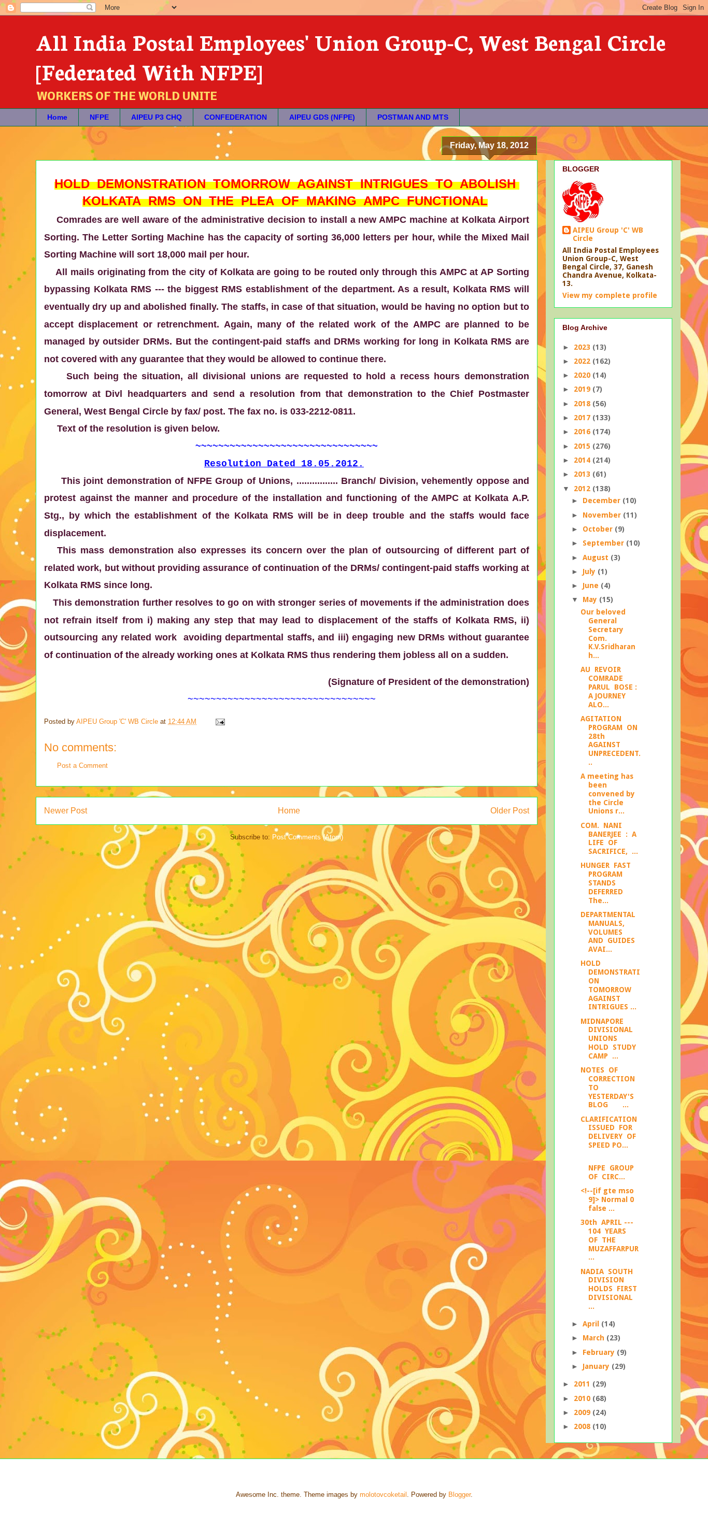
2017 (583, 417)
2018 (583, 403)
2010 (583, 1398)
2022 (583, 361)
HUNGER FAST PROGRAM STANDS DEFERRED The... (609, 882)
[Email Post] (219, 721)
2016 (583, 431)
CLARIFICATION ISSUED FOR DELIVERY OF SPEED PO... (609, 1132)
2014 (583, 460)
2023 (583, 347)
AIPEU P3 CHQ (156, 117)
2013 (583, 474)
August (597, 557)
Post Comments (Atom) (307, 837)
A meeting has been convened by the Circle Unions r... (607, 793)
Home (57, 117)
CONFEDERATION (235, 117)
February (600, 1352)
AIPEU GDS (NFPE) (322, 117)
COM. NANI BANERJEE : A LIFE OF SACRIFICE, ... (609, 838)
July (590, 571)
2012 (583, 488)
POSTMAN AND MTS (412, 117)
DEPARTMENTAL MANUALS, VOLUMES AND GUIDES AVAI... (609, 931)
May (591, 599)
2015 (583, 446)
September (604, 543)
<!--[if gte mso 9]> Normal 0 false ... (607, 1199)
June (592, 585)
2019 (583, 389)
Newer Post (65, 810)
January (597, 1366)
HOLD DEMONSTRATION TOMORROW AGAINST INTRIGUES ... (610, 985)
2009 (583, 1412)
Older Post (509, 810)
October (599, 529)
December (602, 500)
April (592, 1324)
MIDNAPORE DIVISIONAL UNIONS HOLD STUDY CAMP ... (609, 1038)
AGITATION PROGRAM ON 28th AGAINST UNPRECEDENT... (610, 740)
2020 (583, 375)
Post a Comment (82, 765)
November (603, 515)
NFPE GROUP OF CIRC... (609, 1168)
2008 (583, 1426)
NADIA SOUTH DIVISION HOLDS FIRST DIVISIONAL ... (609, 1288)
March (594, 1338)
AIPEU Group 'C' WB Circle (608, 234)
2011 (583, 1384)
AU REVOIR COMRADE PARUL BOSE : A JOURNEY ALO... (609, 686)
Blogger (459, 1494)
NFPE (99, 117)
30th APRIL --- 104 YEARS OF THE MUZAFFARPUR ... (610, 1239)
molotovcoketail (383, 1494)
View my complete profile (609, 295)
